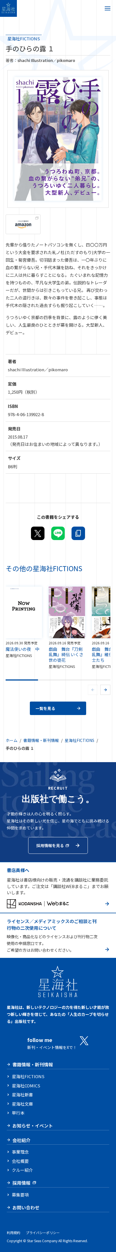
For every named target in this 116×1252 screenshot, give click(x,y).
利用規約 (13, 1232)
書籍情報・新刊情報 (41, 740)
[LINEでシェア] (58, 533)
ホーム (11, 740)
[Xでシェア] (37, 533)
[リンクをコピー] (78, 533)
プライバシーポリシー (43, 1232)
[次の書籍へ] (105, 690)
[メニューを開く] (107, 8)
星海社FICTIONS (23, 38)
